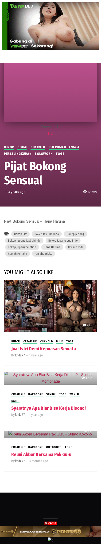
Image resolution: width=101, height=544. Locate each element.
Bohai (22, 147)
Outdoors (53, 447)
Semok (51, 394)
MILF (59, 341)
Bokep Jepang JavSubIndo (24, 240)
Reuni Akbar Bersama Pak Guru (41, 454)
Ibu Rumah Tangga (64, 147)
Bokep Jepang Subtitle (22, 247)
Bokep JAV (20, 234)
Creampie (30, 341)
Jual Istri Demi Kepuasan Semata (43, 349)
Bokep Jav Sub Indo (47, 234)
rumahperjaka (43, 253)
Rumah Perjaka (17, 253)
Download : (50, 127)
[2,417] (50, 306)
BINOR (9, 147)
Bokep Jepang (75, 234)
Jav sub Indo (76, 247)
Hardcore (35, 394)
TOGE (60, 154)
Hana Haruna (52, 247)
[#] (51, 540)
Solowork (43, 154)
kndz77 (20, 355)
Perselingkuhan (17, 154)
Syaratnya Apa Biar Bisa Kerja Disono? (48, 408)
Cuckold (38, 147)
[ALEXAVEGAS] (50, 531)
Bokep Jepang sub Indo (63, 240)
